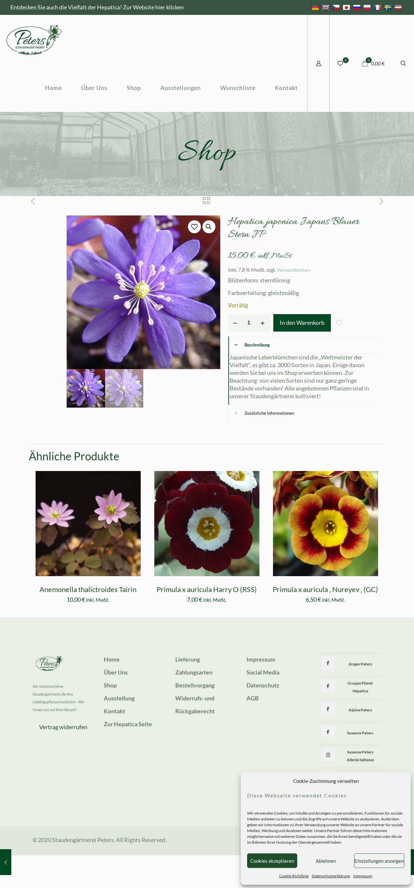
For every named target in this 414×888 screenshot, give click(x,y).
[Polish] (368, 7)
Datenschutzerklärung (331, 875)
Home (112, 659)
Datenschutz (262, 685)
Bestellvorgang (194, 685)
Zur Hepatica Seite (128, 724)
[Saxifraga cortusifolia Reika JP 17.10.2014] (5, 862)
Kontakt (114, 711)
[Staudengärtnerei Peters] (34, 39)
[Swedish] (388, 7)
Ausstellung (119, 698)
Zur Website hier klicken (153, 7)
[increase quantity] (262, 323)
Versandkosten (293, 270)
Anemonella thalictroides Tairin (87, 589)
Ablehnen (326, 861)
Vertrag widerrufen (63, 726)
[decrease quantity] (235, 323)
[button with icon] (328, 663)
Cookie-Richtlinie (294, 875)
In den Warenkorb (302, 322)
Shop (110, 685)
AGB (252, 698)
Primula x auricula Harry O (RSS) (207, 589)
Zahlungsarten (193, 672)
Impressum (362, 875)
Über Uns (116, 672)
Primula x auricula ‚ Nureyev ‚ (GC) (325, 589)
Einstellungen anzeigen (379, 861)
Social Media (262, 672)
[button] (208, 226)
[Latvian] (399, 7)
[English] (326, 7)
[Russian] (357, 7)
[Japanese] (347, 7)
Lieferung (187, 659)
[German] (316, 7)
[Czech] (337, 7)
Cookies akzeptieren (272, 861)
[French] (378, 7)
